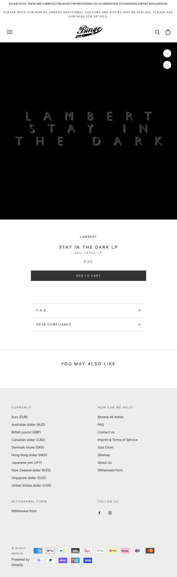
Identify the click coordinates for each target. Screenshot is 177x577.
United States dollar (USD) (31, 485)
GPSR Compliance (53, 324)
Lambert (88, 236)
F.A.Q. (41, 310)
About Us (105, 462)
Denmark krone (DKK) (28, 447)
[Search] (157, 32)
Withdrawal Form (110, 470)
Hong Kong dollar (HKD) (29, 455)
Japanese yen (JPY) (27, 462)
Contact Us (106, 432)
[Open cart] (168, 32)
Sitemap (104, 455)
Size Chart (105, 447)
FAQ (101, 424)
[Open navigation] (9, 32)
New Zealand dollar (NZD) (31, 470)
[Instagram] (110, 512)
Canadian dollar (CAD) (28, 440)
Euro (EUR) (20, 417)
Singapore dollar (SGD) (29, 478)
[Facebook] (99, 512)
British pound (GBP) (26, 432)
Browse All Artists (111, 417)
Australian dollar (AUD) (28, 424)
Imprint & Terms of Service (118, 440)
